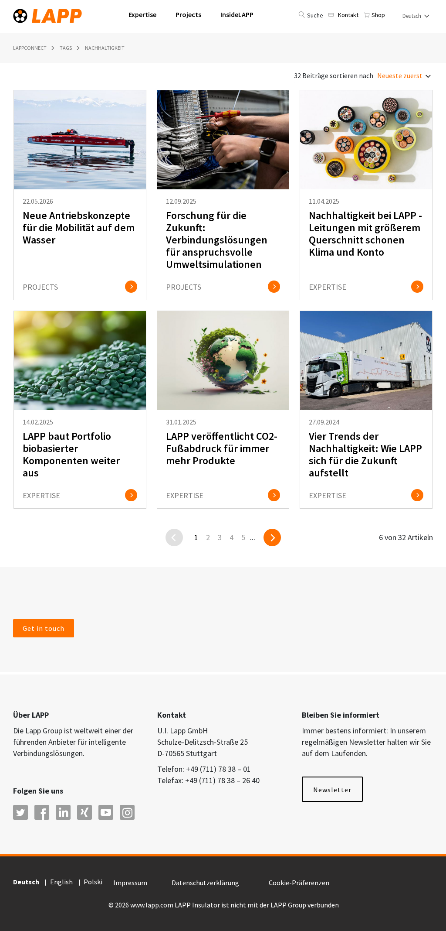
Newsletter (332, 789)
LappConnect (30, 47)
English (61, 881)
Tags (66, 47)
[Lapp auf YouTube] (105, 812)
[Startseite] (47, 14)
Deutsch (412, 16)
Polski (93, 881)
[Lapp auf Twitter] (20, 812)
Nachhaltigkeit (105, 47)
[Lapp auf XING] (84, 812)
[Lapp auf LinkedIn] (63, 812)
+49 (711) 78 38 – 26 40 (222, 780)
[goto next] (272, 537)
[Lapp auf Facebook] (41, 812)
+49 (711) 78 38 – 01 (218, 769)
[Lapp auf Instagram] (127, 812)
